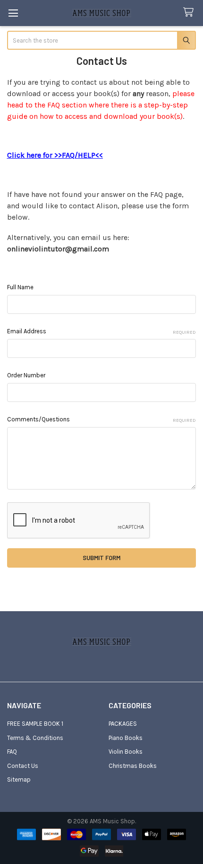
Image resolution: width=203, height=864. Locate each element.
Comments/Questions (101, 419)
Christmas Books (133, 765)
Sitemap (19, 779)
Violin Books (126, 751)
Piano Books (126, 737)
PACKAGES (123, 723)
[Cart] (190, 12)
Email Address (101, 331)
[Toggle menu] (13, 13)
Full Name (20, 287)
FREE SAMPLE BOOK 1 (35, 723)
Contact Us (22, 765)
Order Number (26, 375)
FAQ (12, 751)
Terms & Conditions (35, 737)
